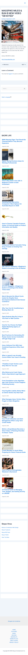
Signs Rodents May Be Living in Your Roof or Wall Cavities (12, 317)
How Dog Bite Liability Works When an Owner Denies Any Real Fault (13, 391)
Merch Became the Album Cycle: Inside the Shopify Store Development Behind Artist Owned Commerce (13, 298)
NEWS (14, 633)
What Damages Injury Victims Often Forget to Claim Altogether (13, 400)
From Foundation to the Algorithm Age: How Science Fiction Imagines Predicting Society (13, 382)
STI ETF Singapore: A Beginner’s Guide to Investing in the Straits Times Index (12, 287)
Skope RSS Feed (6, 532)
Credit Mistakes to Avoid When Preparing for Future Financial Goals (14, 451)
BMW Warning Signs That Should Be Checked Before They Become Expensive (14, 141)
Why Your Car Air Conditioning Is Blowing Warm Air (13, 309)
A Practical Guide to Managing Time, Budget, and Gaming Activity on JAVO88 (13, 491)
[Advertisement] (14, 566)
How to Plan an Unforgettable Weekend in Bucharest (11, 471)
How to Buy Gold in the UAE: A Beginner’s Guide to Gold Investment (12, 182)
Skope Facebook (6, 530)
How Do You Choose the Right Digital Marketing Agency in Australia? (12, 326)
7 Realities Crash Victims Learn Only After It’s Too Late (12, 364)
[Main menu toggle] (25, 3)
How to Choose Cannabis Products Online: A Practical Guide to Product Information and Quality (14, 225)
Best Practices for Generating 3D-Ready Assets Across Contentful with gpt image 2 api (13, 336)
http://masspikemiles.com (8, 59)
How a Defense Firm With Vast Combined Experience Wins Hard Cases (13, 347)
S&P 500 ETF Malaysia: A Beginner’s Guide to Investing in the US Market (14, 267)
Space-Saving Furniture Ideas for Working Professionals (13, 162)
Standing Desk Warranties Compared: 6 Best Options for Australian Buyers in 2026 (12, 203)
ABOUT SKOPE (14, 640)
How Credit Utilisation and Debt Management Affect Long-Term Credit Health (12, 420)
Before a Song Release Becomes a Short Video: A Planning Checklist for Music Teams (13, 430)
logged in (10, 73)
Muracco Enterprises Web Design (10, 527)
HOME (14, 629)
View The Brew (5, 537)
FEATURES (14, 631)
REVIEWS (14, 635)
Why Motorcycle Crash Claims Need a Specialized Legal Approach (13, 373)
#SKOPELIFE (14, 637)
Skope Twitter (5, 535)
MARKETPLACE (14, 638)
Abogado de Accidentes (14, 621)
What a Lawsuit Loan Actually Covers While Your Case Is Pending (13, 356)
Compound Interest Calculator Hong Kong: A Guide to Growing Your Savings (14, 246)
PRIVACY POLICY (14, 642)
